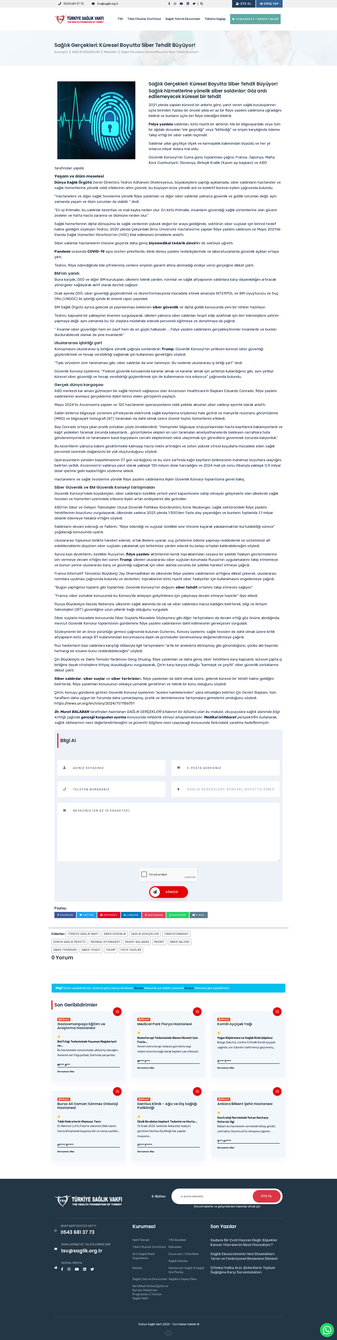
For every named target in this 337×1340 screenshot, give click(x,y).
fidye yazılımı (131, 950)
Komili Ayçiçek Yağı (234, 1023)
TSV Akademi (177, 1240)
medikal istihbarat (105, 942)
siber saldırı (179, 942)
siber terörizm (64, 950)
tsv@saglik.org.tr (107, 3)
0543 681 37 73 (73, 3)
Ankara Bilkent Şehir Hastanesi (244, 1103)
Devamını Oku (65, 1071)
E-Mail (200, 915)
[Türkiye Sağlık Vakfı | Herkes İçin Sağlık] (80, 18)
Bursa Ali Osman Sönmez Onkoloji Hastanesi (87, 1105)
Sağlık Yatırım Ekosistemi (182, 19)
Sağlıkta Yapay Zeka (182, 1279)
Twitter (88, 915)
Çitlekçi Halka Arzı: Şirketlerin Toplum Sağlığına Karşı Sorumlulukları (242, 1270)
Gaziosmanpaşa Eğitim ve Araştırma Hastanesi (81, 1025)
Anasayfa (61, 52)
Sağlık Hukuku (178, 1261)
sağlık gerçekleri (145, 934)
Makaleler (110, 52)
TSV (120, 19)
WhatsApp (179, 915)
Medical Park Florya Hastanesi (164, 1023)
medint (159, 942)
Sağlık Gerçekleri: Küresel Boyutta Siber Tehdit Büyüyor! (159, 52)
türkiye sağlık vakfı (82, 934)
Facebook (66, 915)
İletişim (137, 1268)
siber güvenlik (115, 934)
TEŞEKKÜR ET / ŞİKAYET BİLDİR (257, 19)
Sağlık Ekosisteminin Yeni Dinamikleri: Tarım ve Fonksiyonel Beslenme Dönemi (244, 1256)
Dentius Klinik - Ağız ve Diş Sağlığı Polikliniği (167, 1105)
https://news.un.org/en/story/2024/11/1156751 (94, 703)
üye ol (266, 1196)
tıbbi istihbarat (176, 934)
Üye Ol (246, 3)
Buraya (138, 988)
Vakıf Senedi (140, 1240)
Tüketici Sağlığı (215, 19)
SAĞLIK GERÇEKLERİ (86, 52)
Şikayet (65, 1019)
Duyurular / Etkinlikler (183, 1254)
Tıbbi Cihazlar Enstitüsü (144, 19)
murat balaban (137, 942)
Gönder (172, 892)
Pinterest (110, 915)
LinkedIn (132, 915)
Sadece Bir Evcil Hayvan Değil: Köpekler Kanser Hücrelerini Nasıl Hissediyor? (244, 1242)
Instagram (155, 915)
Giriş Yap (271, 3)
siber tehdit (91, 950)
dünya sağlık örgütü (69, 942)
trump (110, 950)
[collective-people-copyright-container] (169, 1334)
